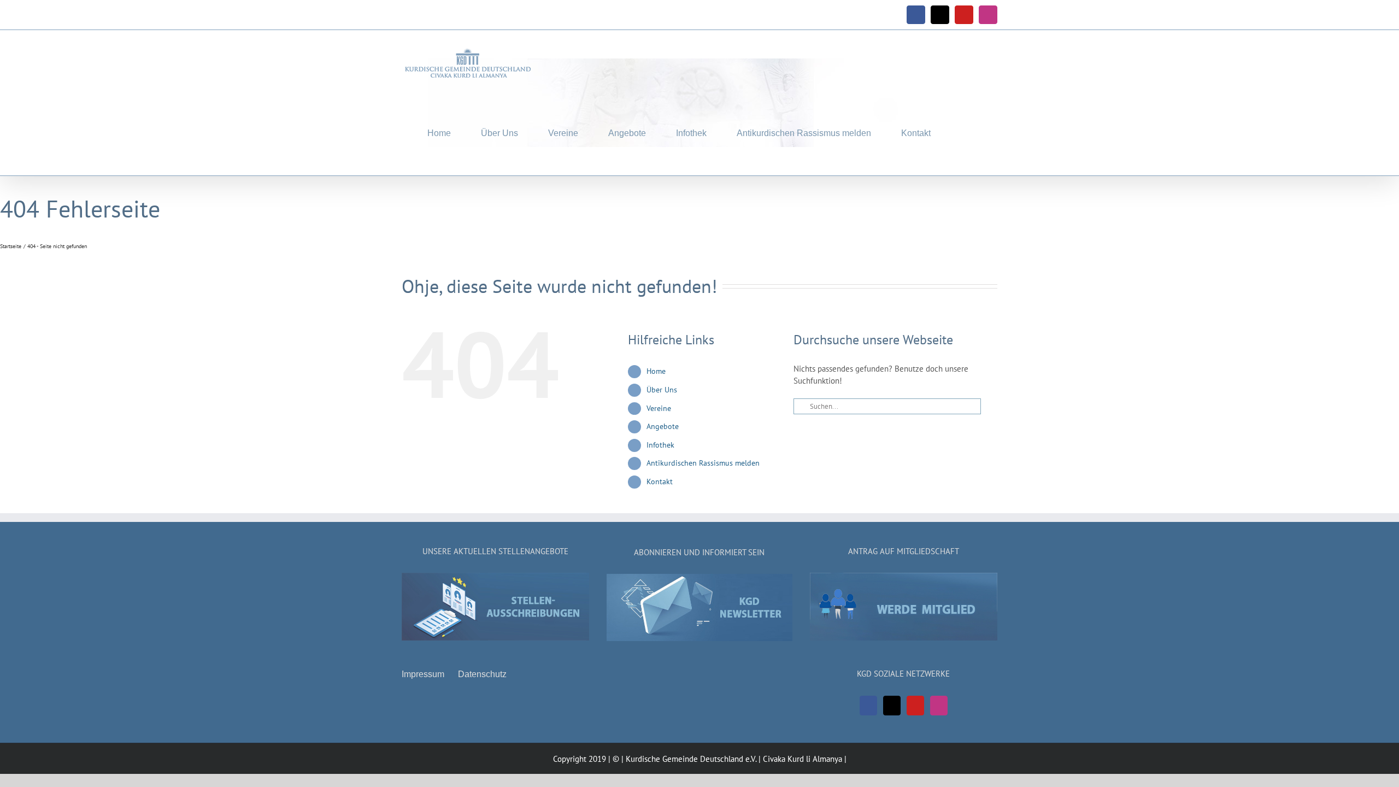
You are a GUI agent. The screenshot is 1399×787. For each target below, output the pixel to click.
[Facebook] (868, 705)
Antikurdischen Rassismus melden (703, 463)
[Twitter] (892, 705)
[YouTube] (915, 705)
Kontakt (659, 481)
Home (656, 371)
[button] (964, 131)
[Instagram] (939, 705)
